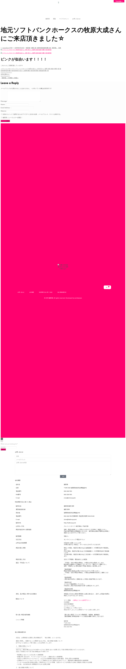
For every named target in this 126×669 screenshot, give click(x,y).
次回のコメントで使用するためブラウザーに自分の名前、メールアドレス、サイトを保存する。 (32, 114)
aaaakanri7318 (7, 48)
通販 (54, 19)
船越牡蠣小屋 (44, 70)
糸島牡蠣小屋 (36, 70)
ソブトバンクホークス (7, 69)
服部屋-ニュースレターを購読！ (12, 117)
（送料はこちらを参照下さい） (81, 600)
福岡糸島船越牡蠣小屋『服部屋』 (47, 48)
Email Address (6, 108)
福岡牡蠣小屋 (28, 70)
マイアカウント (64, 19)
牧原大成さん (20, 70)
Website (3, 111)
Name (3, 104)
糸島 (59, 48)
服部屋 (48, 19)
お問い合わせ (76, 19)
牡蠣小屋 (33, 48)
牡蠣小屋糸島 (12, 70)
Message (4, 101)
